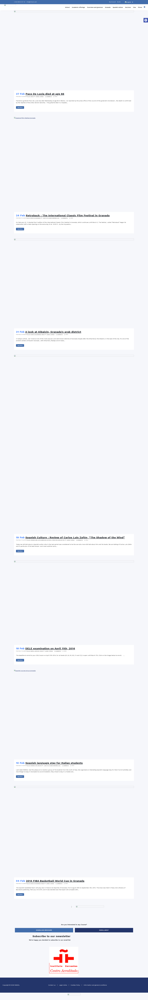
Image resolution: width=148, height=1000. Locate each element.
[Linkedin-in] (143, 982)
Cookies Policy (75, 985)
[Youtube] (143, 987)
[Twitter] (129, 982)
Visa (134, 7)
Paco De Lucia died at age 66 (45, 93)
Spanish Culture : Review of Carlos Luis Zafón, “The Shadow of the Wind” (75, 537)
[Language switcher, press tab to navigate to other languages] (129, 2)
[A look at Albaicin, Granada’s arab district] (74, 283)
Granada (107, 7)
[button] (146, 20)
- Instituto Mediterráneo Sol (50, 218)
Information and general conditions (95, 985)
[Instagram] (134, 982)
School (67, 7)
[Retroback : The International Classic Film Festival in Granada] (74, 164)
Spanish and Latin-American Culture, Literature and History (48, 540)
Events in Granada (35, 218)
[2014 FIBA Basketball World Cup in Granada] (74, 831)
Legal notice (63, 985)
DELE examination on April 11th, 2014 (50, 648)
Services (128, 7)
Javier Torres (40, 96)
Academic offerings (78, 7)
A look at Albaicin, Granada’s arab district (53, 331)
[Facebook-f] (138, 982)
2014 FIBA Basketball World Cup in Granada (55, 880)
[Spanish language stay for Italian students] (74, 714)
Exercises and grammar (95, 7)
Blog (28, 96)
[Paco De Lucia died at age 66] (74, 50)
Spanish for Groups (36, 765)
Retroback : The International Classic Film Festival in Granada (68, 215)
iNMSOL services (34, 651)
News (32, 96)
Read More (20, 107)
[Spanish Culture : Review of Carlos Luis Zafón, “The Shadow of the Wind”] (74, 444)
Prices (140, 7)
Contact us (52, 985)
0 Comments (48, 96)
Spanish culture (118, 7)
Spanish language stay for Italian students (54, 762)
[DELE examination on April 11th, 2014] (74, 602)
